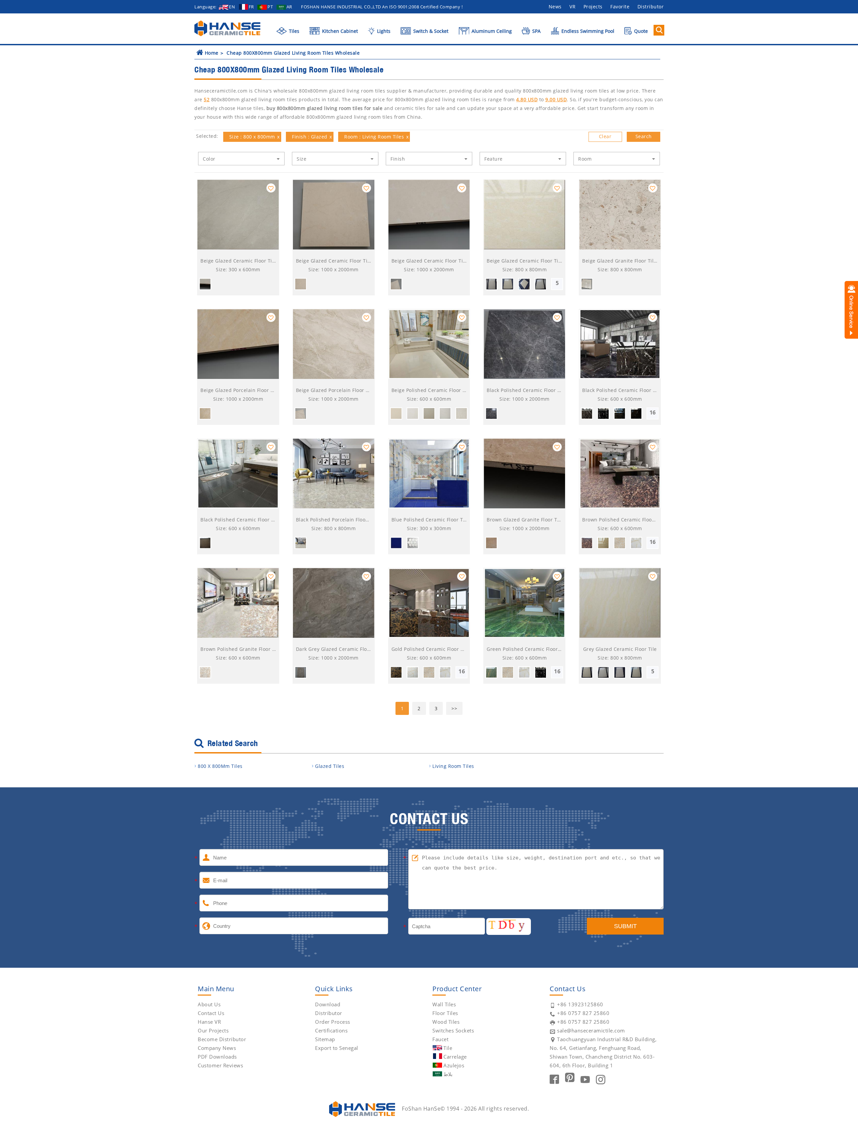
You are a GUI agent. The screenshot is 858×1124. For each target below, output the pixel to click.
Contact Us (211, 1013)
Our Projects (213, 1030)
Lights (383, 31)
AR (289, 7)
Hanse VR (209, 1021)
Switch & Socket (430, 31)
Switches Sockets (453, 1030)
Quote (640, 31)
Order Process (332, 1021)
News (555, 6)
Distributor (650, 6)
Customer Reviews (220, 1065)
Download (327, 1004)
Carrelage (455, 1056)
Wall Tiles (444, 1004)
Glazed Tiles (329, 766)
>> (454, 708)
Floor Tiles (445, 1013)
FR (251, 7)
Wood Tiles (445, 1021)
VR (572, 6)
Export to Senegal (336, 1048)
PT (270, 7)
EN (232, 7)
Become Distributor (222, 1039)
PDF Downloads (217, 1056)
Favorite (619, 6)
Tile (447, 1048)
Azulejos (453, 1065)
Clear (605, 136)
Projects (593, 6)
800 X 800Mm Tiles (220, 766)
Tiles (293, 31)
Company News (217, 1048)
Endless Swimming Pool (587, 31)
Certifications (331, 1030)
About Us (209, 1004)
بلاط (447, 1074)
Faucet (440, 1039)
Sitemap (325, 1039)
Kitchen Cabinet (339, 31)
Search (643, 136)
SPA (536, 31)
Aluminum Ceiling (491, 31)
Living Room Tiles (453, 766)
